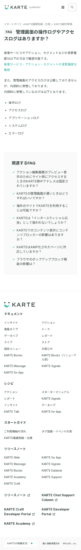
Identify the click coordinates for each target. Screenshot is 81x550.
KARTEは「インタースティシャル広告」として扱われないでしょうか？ (42, 220)
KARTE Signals (51, 464)
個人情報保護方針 (51, 543)
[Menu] (63, 7)
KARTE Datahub (52, 470)
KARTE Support (52, 477)
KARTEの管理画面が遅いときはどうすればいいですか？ (42, 196)
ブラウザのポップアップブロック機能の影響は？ (42, 261)
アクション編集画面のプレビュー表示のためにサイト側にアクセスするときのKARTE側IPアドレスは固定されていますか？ (42, 179)
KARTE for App (51, 457)
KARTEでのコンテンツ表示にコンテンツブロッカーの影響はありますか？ (42, 234)
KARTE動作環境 (63, 24)
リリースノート (15, 495)
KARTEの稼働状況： (18, 543)
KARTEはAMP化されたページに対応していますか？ (41, 249)
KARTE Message (15, 464)
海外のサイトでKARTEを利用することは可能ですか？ (42, 208)
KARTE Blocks (13, 470)
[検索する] (72, 7)
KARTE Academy (15, 477)
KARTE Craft (12, 483)
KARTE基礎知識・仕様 (37, 24)
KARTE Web (12, 457)
